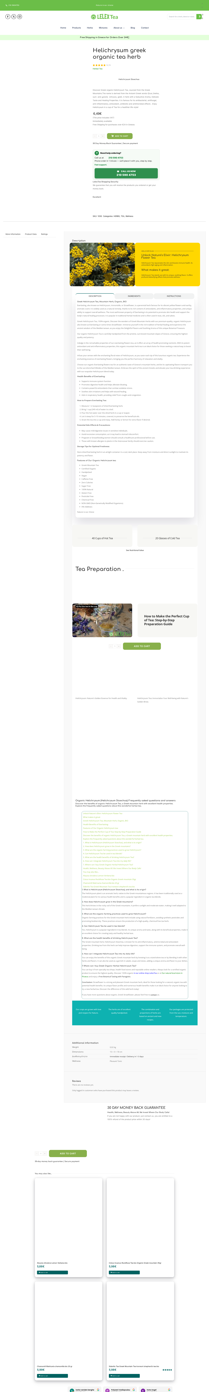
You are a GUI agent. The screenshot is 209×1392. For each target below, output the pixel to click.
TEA (122, 216)
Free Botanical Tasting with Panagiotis (114, 976)
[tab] (13, 234)
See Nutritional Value (135, 550)
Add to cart (121, 136)
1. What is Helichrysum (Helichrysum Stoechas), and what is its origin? (112, 842)
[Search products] (199, 16)
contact (154, 994)
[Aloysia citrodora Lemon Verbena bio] (68, 1219)
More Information (13, 234)
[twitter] (13, 16)
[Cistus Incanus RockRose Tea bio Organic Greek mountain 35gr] (140, 1219)
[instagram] (19, 16)
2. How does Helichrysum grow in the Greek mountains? (107, 846)
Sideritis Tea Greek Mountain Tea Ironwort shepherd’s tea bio (134, 1366)
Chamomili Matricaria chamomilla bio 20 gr (54, 1366)
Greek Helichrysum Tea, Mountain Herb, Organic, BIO (105, 820)
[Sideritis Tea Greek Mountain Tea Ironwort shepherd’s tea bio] (140, 1322)
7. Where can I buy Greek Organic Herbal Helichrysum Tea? (108, 864)
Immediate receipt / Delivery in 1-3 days (127, 1056)
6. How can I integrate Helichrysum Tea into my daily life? (107, 861)
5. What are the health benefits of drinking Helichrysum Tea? (108, 857)
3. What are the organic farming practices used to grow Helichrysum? (112, 850)
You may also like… (91, 872)
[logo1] (104, 15)
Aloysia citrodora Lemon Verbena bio (52, 1263)
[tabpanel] (134, 408)
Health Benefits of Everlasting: (95, 824)
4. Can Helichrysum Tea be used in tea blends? (102, 853)
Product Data (31, 234)
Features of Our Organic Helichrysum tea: (100, 828)
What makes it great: (91, 817)
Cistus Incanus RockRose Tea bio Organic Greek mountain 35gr (135, 1263)
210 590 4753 (116, 157)
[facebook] (7, 16)
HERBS (117, 216)
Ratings (44, 234)
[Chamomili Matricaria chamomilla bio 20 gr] (68, 1322)
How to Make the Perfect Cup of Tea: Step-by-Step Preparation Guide (166, 620)
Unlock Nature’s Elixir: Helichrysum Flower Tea (102, 813)
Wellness (129, 216)
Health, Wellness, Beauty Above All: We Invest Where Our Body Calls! (112, 868)
